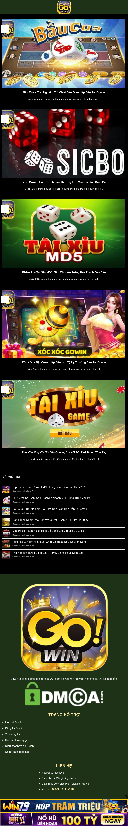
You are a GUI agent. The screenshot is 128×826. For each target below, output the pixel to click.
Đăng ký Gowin (14, 728)
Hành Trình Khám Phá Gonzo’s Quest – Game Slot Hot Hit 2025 (50, 520)
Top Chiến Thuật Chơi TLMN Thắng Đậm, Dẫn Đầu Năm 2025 (49, 487)
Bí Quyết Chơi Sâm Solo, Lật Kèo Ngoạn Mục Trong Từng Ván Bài (51, 498)
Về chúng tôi (12, 734)
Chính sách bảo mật (17, 751)
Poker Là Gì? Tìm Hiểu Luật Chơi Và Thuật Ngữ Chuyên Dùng (49, 541)
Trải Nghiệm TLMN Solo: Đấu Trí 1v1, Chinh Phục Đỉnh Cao (48, 552)
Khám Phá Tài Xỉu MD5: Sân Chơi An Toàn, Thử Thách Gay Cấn (64, 272)
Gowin (14, 678)
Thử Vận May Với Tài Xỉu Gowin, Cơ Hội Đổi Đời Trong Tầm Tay (64, 452)
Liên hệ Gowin (13, 722)
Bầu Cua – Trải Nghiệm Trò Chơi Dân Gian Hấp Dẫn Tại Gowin (64, 92)
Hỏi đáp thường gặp (17, 740)
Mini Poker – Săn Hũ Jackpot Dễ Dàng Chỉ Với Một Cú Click (48, 530)
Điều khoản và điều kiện (19, 746)
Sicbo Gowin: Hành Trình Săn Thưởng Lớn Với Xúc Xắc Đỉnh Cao (64, 182)
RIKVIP (69, 789)
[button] (4, 7)
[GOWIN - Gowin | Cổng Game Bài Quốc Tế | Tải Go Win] (64, 7)
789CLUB (58, 789)
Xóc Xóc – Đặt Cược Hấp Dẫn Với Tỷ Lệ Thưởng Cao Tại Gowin (64, 362)
